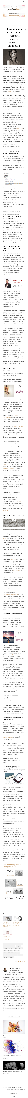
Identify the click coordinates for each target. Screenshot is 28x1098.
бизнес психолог (8, 943)
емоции (18, 946)
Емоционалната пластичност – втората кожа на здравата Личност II (7, 925)
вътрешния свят (18, 426)
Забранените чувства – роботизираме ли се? (12, 1071)
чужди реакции (7, 600)
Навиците (15, 655)
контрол (10, 91)
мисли (5, 538)
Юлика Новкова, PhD (15, 968)
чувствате (6, 464)
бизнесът (13, 559)
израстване (17, 950)
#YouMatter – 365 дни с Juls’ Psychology (17, 924)
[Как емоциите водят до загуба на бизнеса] (7, 932)
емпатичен (19, 128)
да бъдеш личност (18, 943)
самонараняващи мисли (10, 594)
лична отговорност (8, 952)
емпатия (21, 948)
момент (5, 510)
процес (5, 957)
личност (17, 952)
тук (21, 483)
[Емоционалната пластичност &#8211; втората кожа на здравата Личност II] (7, 918)
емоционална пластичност (10, 948)
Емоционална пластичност (14, 25)
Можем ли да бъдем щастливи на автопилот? (12, 1035)
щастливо (20, 793)
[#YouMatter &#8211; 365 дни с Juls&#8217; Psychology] (17, 918)
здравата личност (8, 950)
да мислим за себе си (9, 946)
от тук (11, 856)
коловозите (16, 570)
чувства (18, 501)
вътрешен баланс (8, 468)
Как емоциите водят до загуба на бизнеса (7, 938)
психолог (11, 957)
